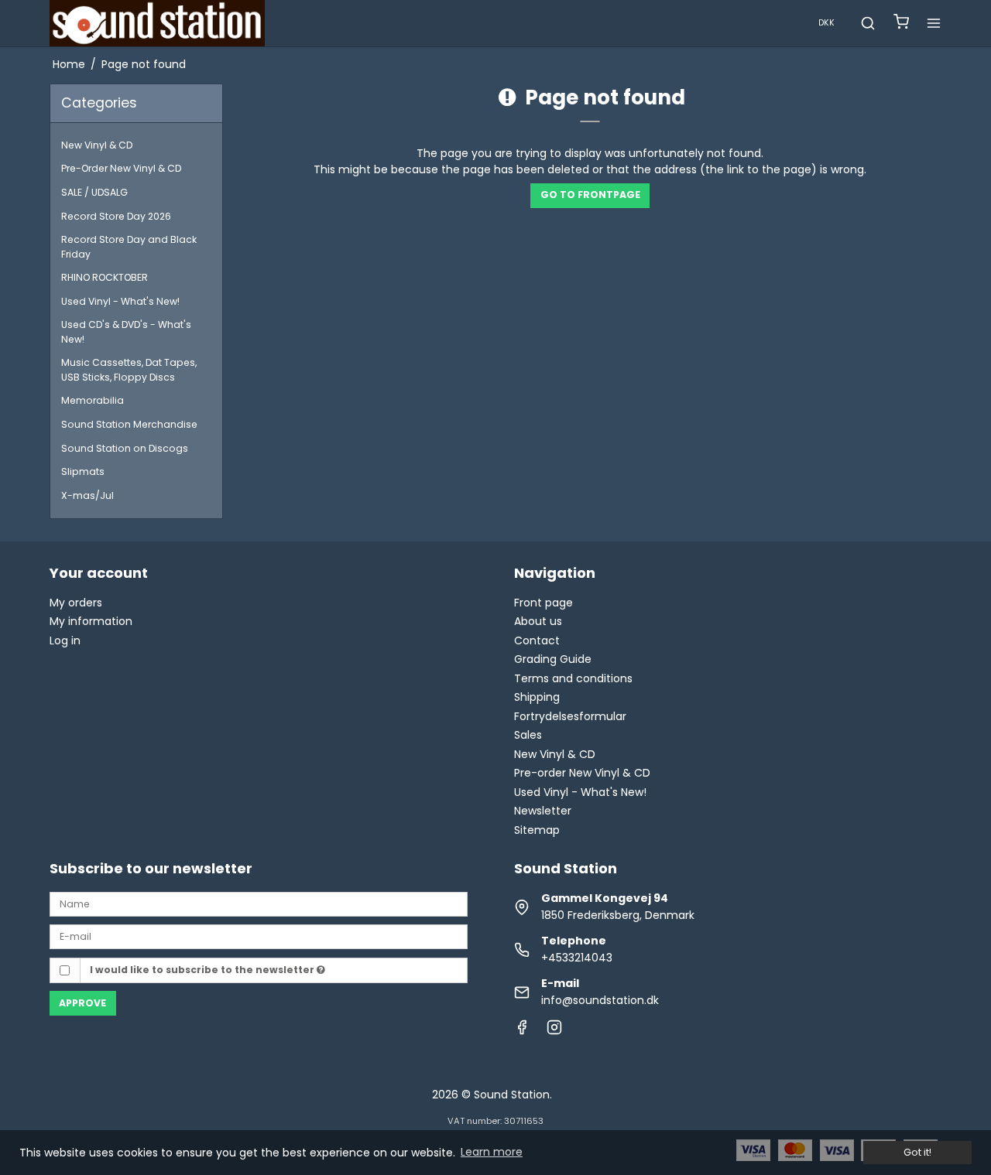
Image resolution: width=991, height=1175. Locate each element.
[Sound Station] (157, 23)
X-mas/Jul (87, 495)
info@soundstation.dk (600, 1000)
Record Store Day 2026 (116, 216)
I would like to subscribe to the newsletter (203, 969)
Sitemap (537, 830)
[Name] (259, 903)
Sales (528, 735)
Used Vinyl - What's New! (120, 301)
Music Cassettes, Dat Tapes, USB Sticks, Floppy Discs (129, 369)
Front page (543, 602)
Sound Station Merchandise (129, 424)
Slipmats (83, 471)
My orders (76, 602)
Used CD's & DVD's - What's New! (126, 331)
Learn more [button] (492, 1152)
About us (538, 621)
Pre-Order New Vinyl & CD (121, 168)
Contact (537, 640)
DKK (826, 23)
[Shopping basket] (901, 23)
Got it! (917, 1152)
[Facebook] (522, 1031)
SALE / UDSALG (94, 192)
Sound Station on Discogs (124, 448)
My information (91, 621)
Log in (65, 640)
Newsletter (542, 810)
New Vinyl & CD (96, 145)
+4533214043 (576, 957)
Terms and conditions (573, 678)
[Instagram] (554, 1031)
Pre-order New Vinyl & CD (582, 772)
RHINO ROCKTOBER (104, 277)
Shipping (537, 697)
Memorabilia (92, 400)
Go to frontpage (590, 194)
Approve (82, 1002)
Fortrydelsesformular (570, 716)
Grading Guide (553, 659)
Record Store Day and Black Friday (129, 246)
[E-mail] (259, 936)
